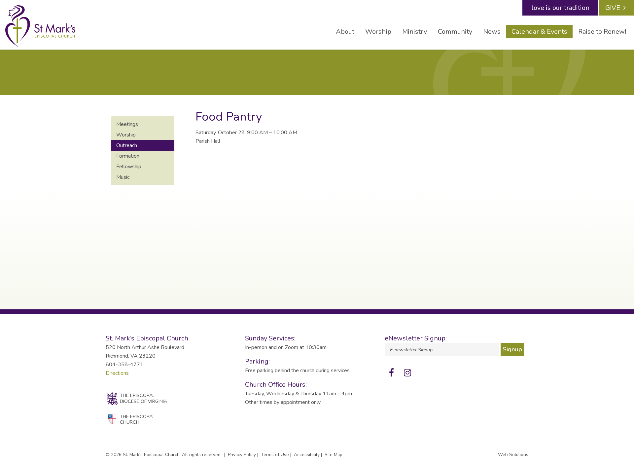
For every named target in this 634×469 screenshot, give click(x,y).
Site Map (333, 454)
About (345, 31)
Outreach (126, 145)
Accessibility (307, 454)
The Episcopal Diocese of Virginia (143, 398)
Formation (127, 156)
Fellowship (128, 166)
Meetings (127, 124)
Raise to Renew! (602, 31)
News (492, 31)
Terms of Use (275, 454)
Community (455, 31)
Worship (378, 31)
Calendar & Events (539, 31)
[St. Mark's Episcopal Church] (40, 26)
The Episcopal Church (137, 419)
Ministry (414, 31)
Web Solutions (513, 454)
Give (612, 7)
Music (122, 177)
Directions (117, 373)
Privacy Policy (242, 454)
